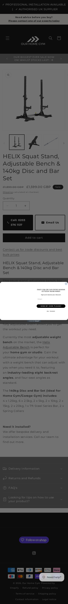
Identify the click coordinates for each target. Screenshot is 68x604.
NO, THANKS (51, 311)
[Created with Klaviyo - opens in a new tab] (34, 321)
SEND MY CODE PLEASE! (51, 306)
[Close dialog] (66, 284)
